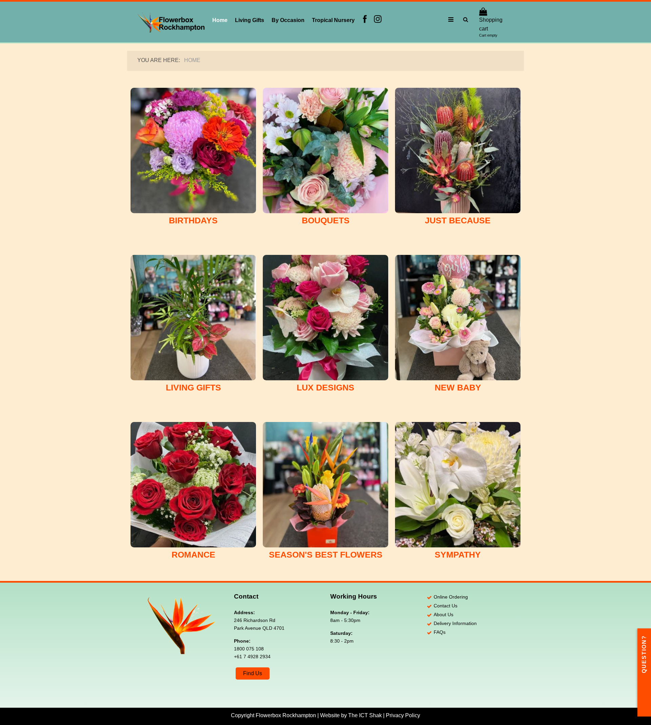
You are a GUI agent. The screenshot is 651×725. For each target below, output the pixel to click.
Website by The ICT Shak (351, 715)
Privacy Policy (403, 715)
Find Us (252, 673)
